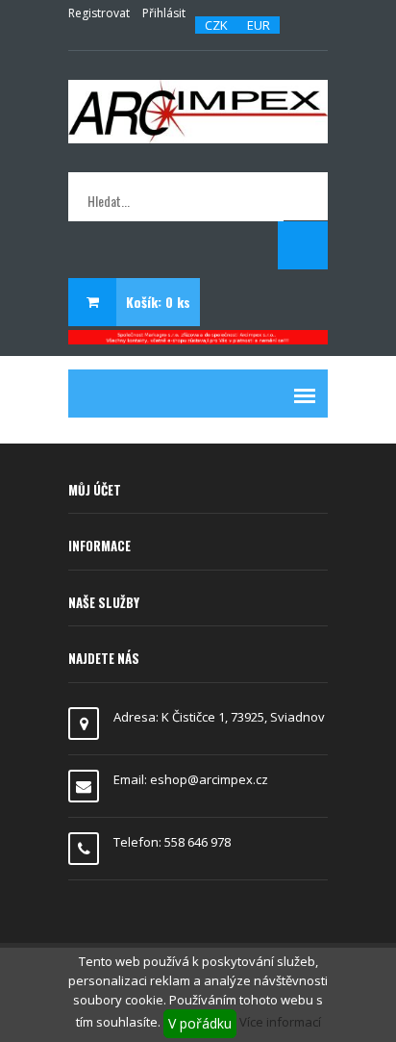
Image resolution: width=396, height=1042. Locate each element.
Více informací (280, 1021)
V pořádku (200, 1023)
